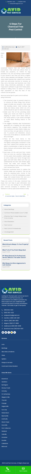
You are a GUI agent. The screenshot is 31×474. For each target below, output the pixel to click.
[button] (29, 10)
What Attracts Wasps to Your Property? (15, 244)
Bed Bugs (4, 348)
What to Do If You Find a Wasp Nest (14, 250)
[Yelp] (14, 332)
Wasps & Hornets (7, 362)
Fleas (3, 355)
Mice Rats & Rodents (8, 352)
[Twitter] (6, 332)
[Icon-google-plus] (8, 332)
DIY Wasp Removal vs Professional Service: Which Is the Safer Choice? (14, 256)
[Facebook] (3, 332)
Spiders (4, 359)
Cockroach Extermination (10, 366)
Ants (3, 344)
